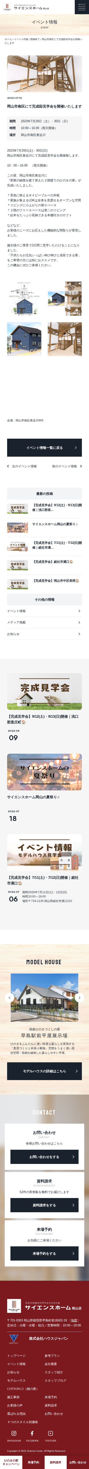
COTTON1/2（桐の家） (23, 1389)
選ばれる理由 (16, 1413)
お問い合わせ (54, 1413)
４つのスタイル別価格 (22, 1422)
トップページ (16, 1355)
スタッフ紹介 (54, 1372)
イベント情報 (16, 1364)
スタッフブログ (55, 1380)
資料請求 (51, 1405)
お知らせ (13, 1372)
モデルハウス (16, 1380)
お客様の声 (15, 1405)
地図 (74, 1320)
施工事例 (13, 1397)
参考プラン (52, 1355)
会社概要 (51, 1364)
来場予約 (51, 1397)
